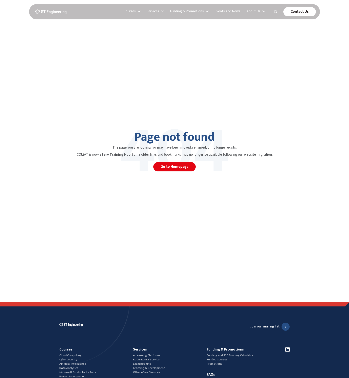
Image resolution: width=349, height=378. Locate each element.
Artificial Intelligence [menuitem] (72, 363)
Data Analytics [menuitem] (68, 368)
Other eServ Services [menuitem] (146, 372)
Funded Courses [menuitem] (217, 359)
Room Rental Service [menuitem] (146, 359)
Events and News (227, 11)
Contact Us (300, 12)
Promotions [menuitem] (214, 363)
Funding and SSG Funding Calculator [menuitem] (230, 355)
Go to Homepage (174, 167)
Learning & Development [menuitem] (149, 368)
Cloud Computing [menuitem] (70, 355)
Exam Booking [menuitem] (142, 363)
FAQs (211, 374)
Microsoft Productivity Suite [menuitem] (77, 372)
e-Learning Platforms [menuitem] (146, 355)
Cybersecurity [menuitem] (68, 359)
